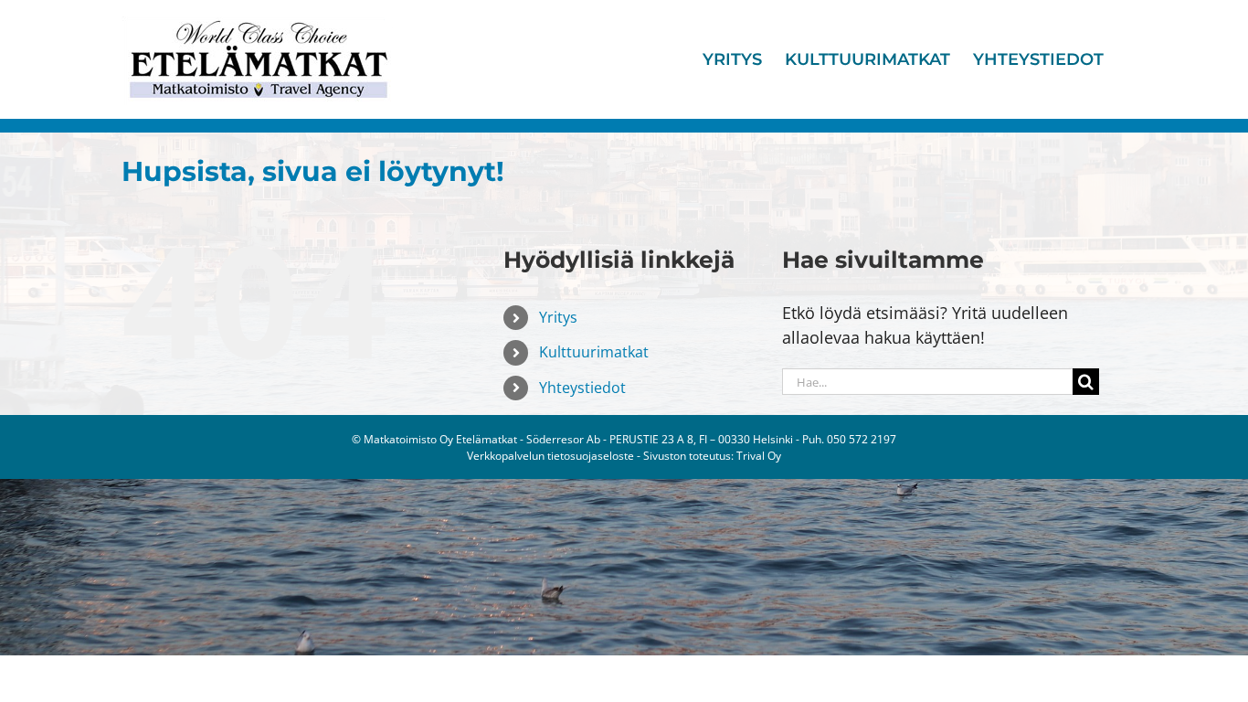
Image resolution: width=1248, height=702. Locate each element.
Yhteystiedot (582, 388)
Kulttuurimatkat (594, 352)
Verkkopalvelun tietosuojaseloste (550, 455)
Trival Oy (758, 455)
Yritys (558, 317)
